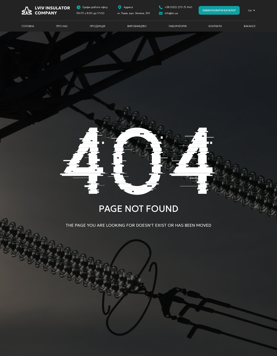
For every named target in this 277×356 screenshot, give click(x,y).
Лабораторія (178, 26)
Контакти (215, 26)
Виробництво (137, 26)
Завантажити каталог (219, 10)
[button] (251, 10)
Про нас (62, 26)
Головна (28, 26)
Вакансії (249, 26)
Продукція (97, 26)
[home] (46, 10)
